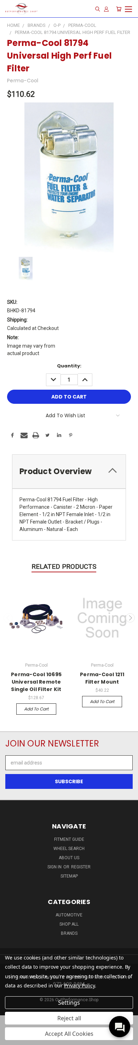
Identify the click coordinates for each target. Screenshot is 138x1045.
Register (81, 866)
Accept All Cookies (69, 1034)
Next (130, 617)
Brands (69, 933)
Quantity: (69, 365)
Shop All (69, 924)
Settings (69, 1002)
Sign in (55, 866)
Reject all (69, 1018)
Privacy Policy (79, 985)
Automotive (69, 915)
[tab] (69, 471)
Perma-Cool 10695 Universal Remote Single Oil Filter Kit (36, 682)
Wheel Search (69, 848)
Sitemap (69, 876)
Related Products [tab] (63, 566)
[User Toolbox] (106, 8)
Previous (8, 617)
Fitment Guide (69, 839)
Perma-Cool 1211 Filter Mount (102, 678)
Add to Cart (36, 709)
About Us (69, 857)
